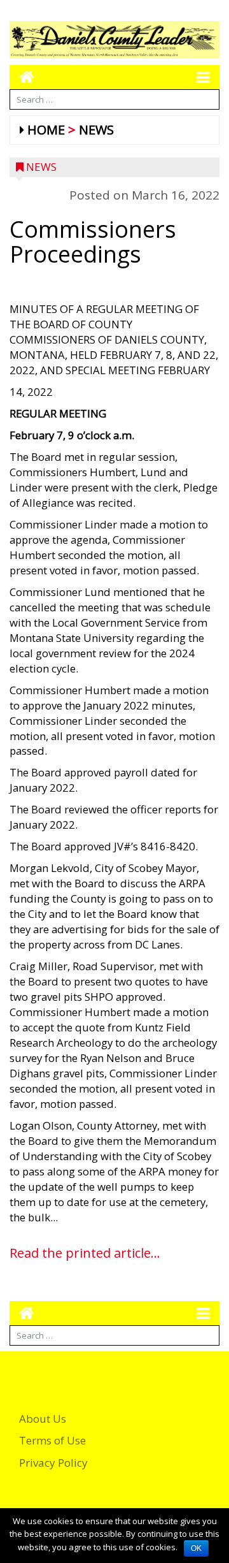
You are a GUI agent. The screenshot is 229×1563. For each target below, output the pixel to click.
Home (46, 129)
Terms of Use (52, 1440)
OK (196, 1548)
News (96, 129)
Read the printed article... (85, 1252)
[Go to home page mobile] (22, 77)
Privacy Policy (53, 1462)
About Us (42, 1418)
